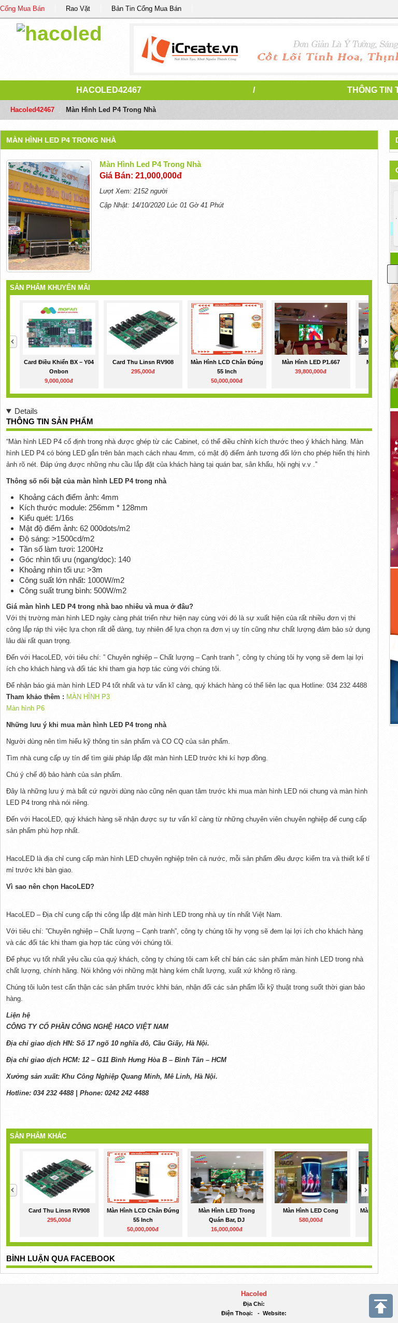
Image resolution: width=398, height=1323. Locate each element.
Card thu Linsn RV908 (143, 362)
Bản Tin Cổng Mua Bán (146, 8)
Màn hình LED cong (310, 1210)
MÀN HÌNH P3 (88, 697)
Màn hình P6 (25, 708)
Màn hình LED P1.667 (311, 362)
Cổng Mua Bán (22, 8)
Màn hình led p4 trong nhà (61, 140)
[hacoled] (59, 32)
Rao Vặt (78, 8)
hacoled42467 (108, 90)
